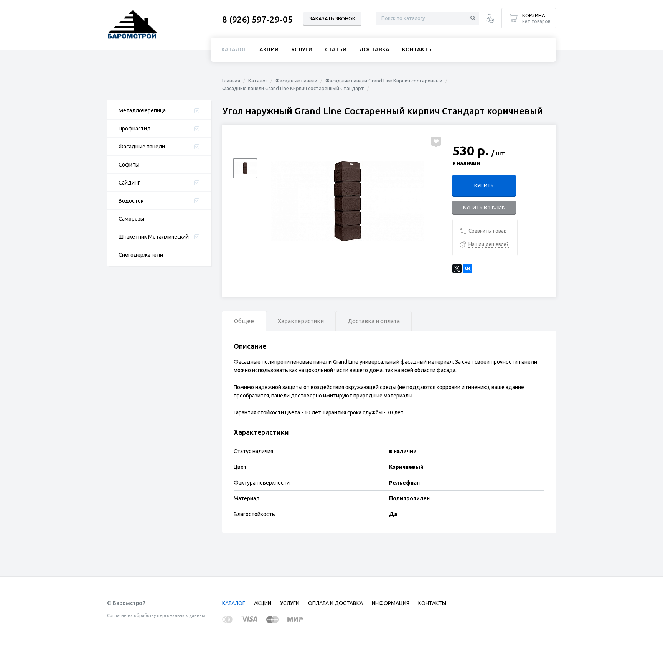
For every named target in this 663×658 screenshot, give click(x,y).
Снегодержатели (141, 255)
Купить (484, 185)
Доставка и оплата (374, 321)
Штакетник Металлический (154, 237)
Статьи (335, 49)
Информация (390, 603)
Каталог (257, 80)
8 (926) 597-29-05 (257, 19)
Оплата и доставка (335, 603)
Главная (231, 80)
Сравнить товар (487, 230)
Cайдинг (129, 183)
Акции (269, 49)
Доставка (374, 49)
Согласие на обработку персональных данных (156, 615)
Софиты (129, 165)
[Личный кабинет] (490, 19)
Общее (244, 321)
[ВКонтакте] (467, 268)
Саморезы (131, 219)
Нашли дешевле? (488, 244)
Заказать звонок (332, 18)
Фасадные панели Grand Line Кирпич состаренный (383, 80)
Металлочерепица (142, 110)
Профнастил (134, 128)
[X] (457, 268)
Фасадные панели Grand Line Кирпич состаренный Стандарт (293, 88)
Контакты (417, 49)
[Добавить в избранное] (436, 141)
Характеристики (301, 321)
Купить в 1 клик (484, 207)
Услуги (301, 49)
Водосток (131, 201)
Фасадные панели (142, 146)
